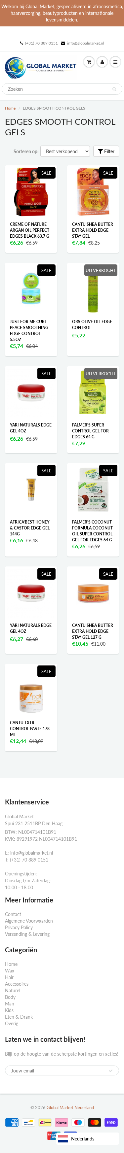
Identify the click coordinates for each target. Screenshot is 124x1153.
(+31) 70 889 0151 (41, 43)
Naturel (12, 990)
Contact (13, 914)
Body (10, 997)
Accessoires (16, 984)
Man (9, 1003)
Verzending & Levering (27, 934)
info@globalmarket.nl (85, 43)
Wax (9, 970)
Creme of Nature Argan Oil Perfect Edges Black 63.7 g (29, 230)
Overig (11, 1023)
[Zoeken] (114, 89)
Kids (9, 1010)
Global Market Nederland (70, 1107)
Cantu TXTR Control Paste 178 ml (30, 728)
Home (10, 108)
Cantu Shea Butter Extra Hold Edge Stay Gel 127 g (92, 631)
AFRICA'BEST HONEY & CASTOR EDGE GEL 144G (30, 528)
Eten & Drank (19, 1017)
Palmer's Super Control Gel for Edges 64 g (90, 431)
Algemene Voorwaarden (29, 921)
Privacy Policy (19, 927)
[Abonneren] (110, 1071)
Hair (9, 977)
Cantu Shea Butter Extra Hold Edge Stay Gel (92, 230)
